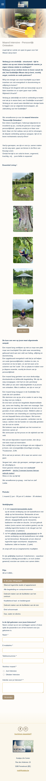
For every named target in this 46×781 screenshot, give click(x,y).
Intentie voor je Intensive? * (13, 680)
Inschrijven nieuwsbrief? (23, 734)
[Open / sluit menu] (2, 4)
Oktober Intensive (13, 675)
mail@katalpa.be (23, 770)
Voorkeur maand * (9, 666)
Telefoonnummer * (9, 656)
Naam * (5, 635)
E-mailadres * (7, 645)
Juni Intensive (11, 671)
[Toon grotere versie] (23, 187)
